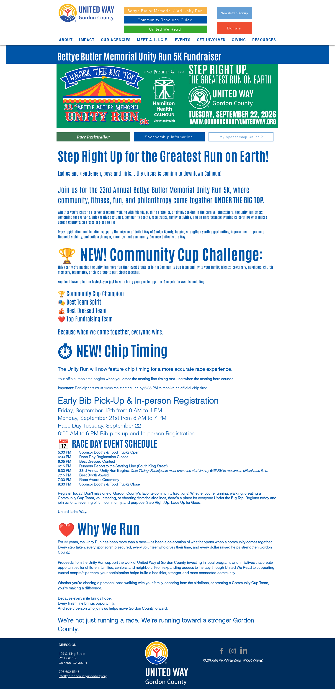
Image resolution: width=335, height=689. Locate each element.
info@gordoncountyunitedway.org (83, 676)
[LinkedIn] (243, 651)
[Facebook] (221, 651)
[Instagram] (232, 651)
